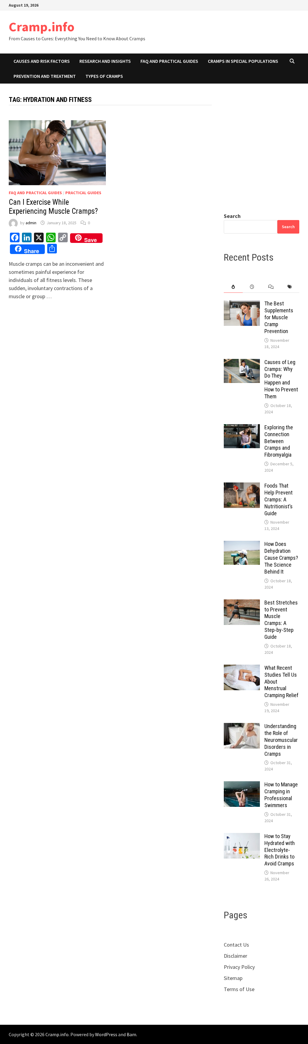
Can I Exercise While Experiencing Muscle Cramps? (53, 207)
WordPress (106, 1034)
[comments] (271, 287)
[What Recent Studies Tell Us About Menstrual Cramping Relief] (242, 668)
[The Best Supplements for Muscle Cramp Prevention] (242, 304)
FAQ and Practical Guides (169, 61)
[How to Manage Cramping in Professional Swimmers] (242, 785)
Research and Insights (105, 61)
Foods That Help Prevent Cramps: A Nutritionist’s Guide (278, 499)
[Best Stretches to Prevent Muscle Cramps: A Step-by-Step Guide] (242, 603)
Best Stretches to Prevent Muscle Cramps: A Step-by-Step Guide (281, 619)
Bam (131, 1034)
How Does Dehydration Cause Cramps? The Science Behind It (281, 557)
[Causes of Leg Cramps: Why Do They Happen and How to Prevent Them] (242, 363)
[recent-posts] (252, 287)
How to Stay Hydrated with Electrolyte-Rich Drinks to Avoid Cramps (279, 850)
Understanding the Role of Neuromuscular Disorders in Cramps (281, 740)
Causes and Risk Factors (42, 61)
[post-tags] (289, 287)
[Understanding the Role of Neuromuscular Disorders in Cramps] (242, 727)
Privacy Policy (239, 966)
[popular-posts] (233, 287)
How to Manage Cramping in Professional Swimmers (281, 794)
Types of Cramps (104, 76)
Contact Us (236, 944)
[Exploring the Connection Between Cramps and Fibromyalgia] (242, 428)
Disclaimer (235, 955)
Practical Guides (83, 192)
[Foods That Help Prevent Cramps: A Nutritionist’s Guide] (242, 486)
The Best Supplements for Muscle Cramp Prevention (278, 317)
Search (232, 216)
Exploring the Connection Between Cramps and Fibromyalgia (278, 441)
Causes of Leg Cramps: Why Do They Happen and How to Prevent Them (281, 379)
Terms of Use (239, 989)
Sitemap (233, 978)
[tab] (233, 287)
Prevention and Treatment (45, 76)
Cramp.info (42, 26)
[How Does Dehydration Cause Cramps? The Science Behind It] (242, 544)
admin (31, 222)
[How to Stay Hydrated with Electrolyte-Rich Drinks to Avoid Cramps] (242, 837)
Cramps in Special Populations (243, 61)
